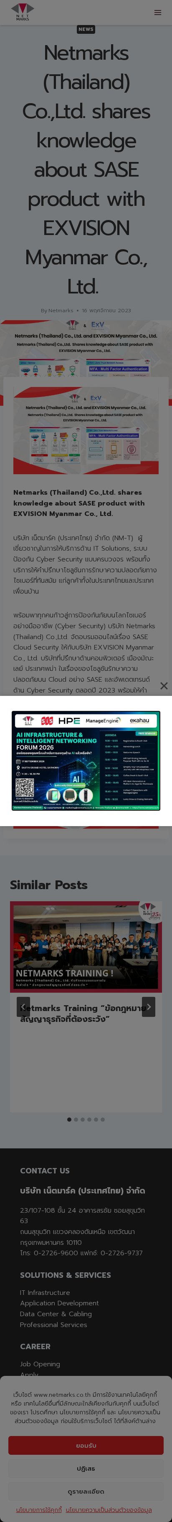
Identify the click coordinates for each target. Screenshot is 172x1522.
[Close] (164, 686)
